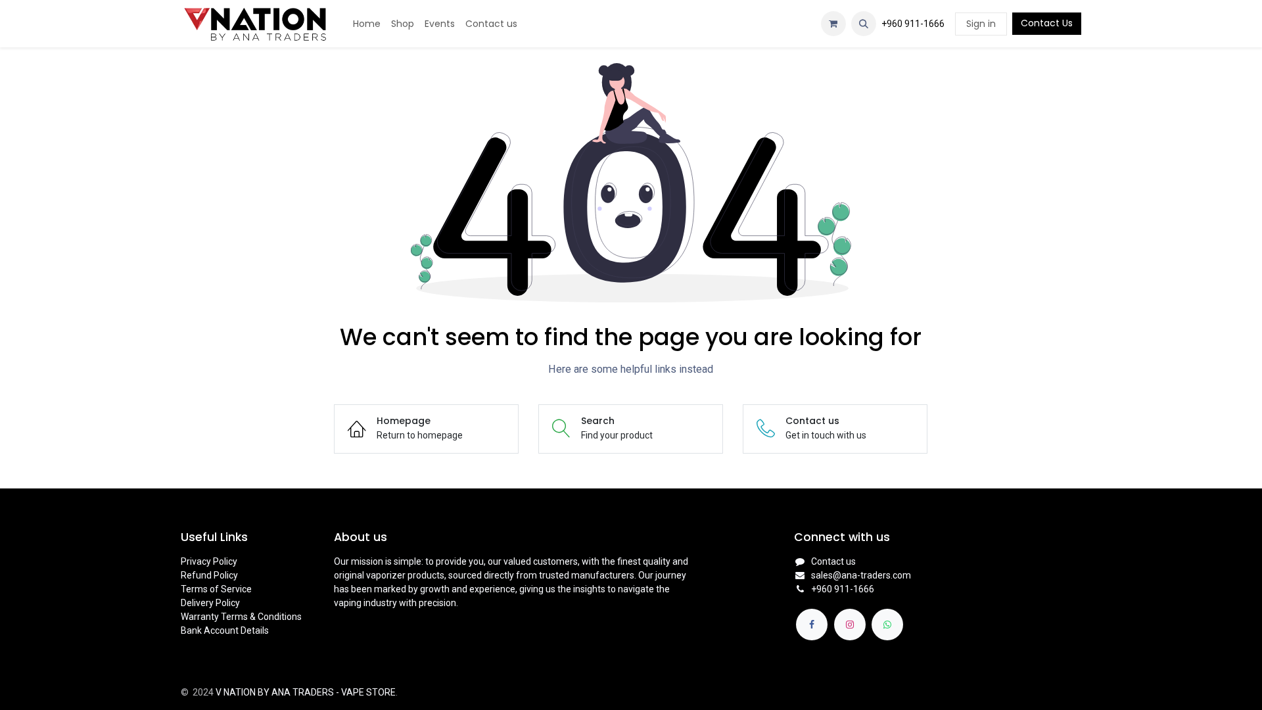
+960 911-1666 (913, 23)
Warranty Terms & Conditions (241, 616)
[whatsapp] (887, 624)
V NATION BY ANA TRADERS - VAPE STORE (306, 692)
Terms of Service (216, 589)
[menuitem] (367, 24)
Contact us (833, 561)
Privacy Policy (209, 561)
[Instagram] (850, 624)
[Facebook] (812, 624)
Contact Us (1047, 23)
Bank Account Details (225, 630)
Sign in (981, 23)
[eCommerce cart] (833, 23)
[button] (863, 23)
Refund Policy (209, 575)
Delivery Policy (210, 603)
